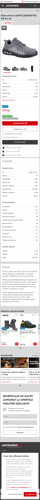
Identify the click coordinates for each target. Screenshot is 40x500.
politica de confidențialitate (25, 427)
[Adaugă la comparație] (34, 23)
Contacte (3, 450)
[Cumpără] (16, 344)
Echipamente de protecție (11, 11)
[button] (31, 5)
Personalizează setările (16, 494)
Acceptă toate (30, 494)
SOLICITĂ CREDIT (20, 142)
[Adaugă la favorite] (31, 23)
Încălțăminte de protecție (27, 11)
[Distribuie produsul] (38, 23)
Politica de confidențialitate (20, 487)
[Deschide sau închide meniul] (2, 5)
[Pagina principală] (13, 5)
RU (38, 5)
